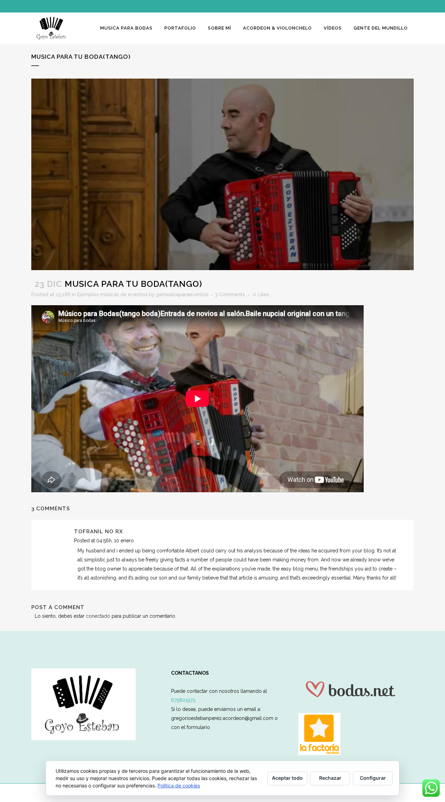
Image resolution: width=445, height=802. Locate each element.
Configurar (373, 778)
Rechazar (330, 778)
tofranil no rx (98, 531)
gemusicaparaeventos (182, 294)
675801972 (183, 700)
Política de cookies (178, 785)
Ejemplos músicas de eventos (112, 294)
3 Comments (230, 294)
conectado (98, 616)
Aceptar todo (287, 778)
